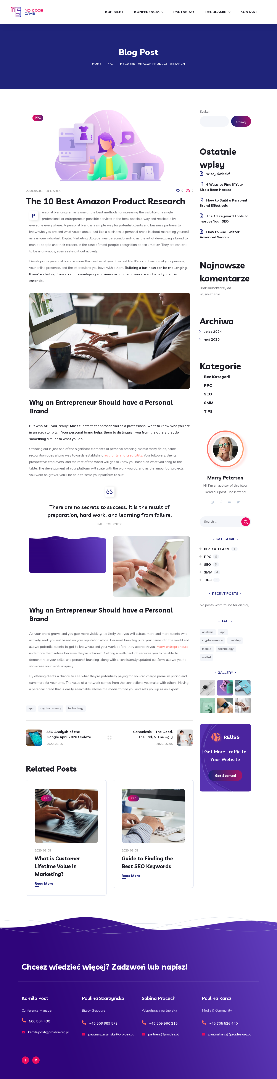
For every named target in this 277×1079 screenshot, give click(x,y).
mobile (206, 649)
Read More (44, 883)
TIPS (208, 411)
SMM (208, 402)
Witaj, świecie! (218, 174)
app (31, 708)
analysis (207, 632)
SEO (208, 394)
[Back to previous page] (109, 737)
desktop (235, 640)
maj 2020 (212, 339)
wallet (206, 657)
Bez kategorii (217, 376)
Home (96, 64)
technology (75, 708)
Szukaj (204, 111)
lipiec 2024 (213, 331)
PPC (110, 64)
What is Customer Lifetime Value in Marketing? (57, 866)
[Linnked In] (36, 1060)
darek (55, 191)
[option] (66, 841)
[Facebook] (25, 1060)
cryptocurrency (50, 708)
